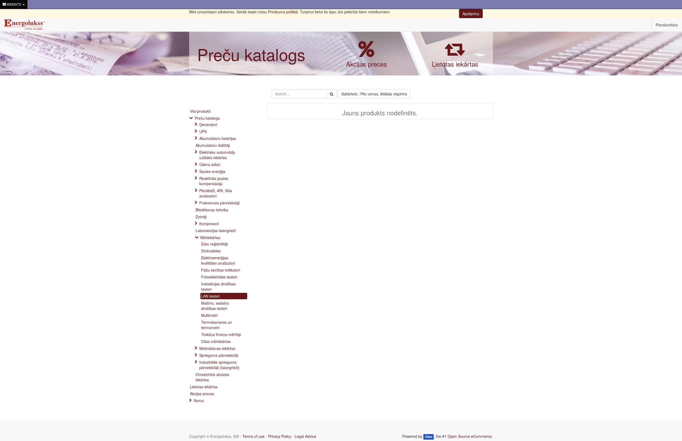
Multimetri (209, 315)
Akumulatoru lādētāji (213, 145)
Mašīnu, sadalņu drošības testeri (215, 305)
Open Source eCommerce (470, 436)
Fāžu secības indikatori (220, 270)
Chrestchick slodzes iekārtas (212, 377)
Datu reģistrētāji (214, 243)
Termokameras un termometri (216, 324)
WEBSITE (14, 4)
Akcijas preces (366, 63)
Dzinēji (201, 216)
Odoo (428, 437)
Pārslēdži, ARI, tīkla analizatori (215, 193)
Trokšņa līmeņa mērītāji (221, 334)
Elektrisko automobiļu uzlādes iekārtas (217, 154)
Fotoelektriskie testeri (219, 277)
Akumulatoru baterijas (217, 138)
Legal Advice (305, 436)
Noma (199, 400)
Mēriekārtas (210, 237)
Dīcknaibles (211, 250)
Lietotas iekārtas (455, 63)
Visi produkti (200, 111)
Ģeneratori (208, 124)
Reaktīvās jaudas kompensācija (213, 181)
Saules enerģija (212, 171)
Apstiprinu (470, 13)
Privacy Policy (279, 436)
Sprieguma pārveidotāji (218, 355)
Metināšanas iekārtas (217, 348)
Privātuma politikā (283, 11)
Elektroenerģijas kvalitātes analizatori (218, 260)
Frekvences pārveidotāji (219, 202)
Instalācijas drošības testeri (218, 286)
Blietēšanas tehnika (212, 209)
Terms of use (253, 436)
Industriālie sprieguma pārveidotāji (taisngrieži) (219, 364)
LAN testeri (210, 296)
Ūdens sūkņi (209, 164)
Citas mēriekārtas (216, 341)
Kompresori (209, 223)
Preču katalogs (251, 54)
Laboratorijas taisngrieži (216, 230)
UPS (203, 131)
